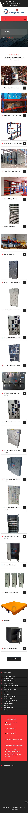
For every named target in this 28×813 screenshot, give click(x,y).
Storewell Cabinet (10, 565)
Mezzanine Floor (9, 254)
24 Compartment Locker (12, 365)
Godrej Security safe (10, 648)
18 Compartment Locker (12, 310)
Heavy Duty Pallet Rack (10, 701)
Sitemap (6, 710)
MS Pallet (7, 620)
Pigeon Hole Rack (10, 226)
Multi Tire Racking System (12, 171)
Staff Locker (7, 705)
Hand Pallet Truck (9, 707)
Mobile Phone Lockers (10, 689)
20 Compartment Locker (12, 337)
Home (3, 38)
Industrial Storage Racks (11, 685)
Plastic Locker (8, 698)
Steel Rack (7, 692)
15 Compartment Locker (12, 282)
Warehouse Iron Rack (10, 676)
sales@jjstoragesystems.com (14, 745)
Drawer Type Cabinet (11, 592)
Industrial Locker (8, 683)
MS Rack (6, 687)
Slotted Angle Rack (10, 199)
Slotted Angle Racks (9, 681)
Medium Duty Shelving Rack (13, 143)
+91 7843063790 (11, 733)
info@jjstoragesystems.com (12, 3)
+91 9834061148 (9, 1)
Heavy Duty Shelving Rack (12, 115)
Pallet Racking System (11, 88)
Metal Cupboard (8, 703)
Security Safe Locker (10, 696)
